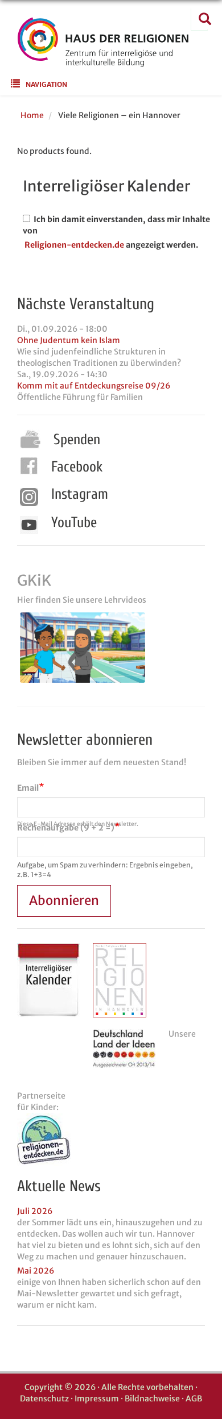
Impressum (97, 1398)
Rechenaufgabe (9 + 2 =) (65, 828)
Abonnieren (64, 900)
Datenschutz (44, 1398)
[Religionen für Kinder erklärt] (111, 1139)
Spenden (77, 439)
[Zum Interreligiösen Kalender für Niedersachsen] (48, 980)
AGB (194, 1398)
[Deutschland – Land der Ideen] (124, 1048)
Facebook (76, 466)
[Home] (103, 59)
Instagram (79, 494)
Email (28, 788)
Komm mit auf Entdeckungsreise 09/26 (93, 386)
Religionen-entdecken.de (74, 245)
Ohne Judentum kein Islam (68, 340)
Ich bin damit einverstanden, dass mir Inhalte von (116, 225)
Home (32, 115)
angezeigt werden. (162, 245)
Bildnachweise (152, 1398)
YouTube (74, 522)
